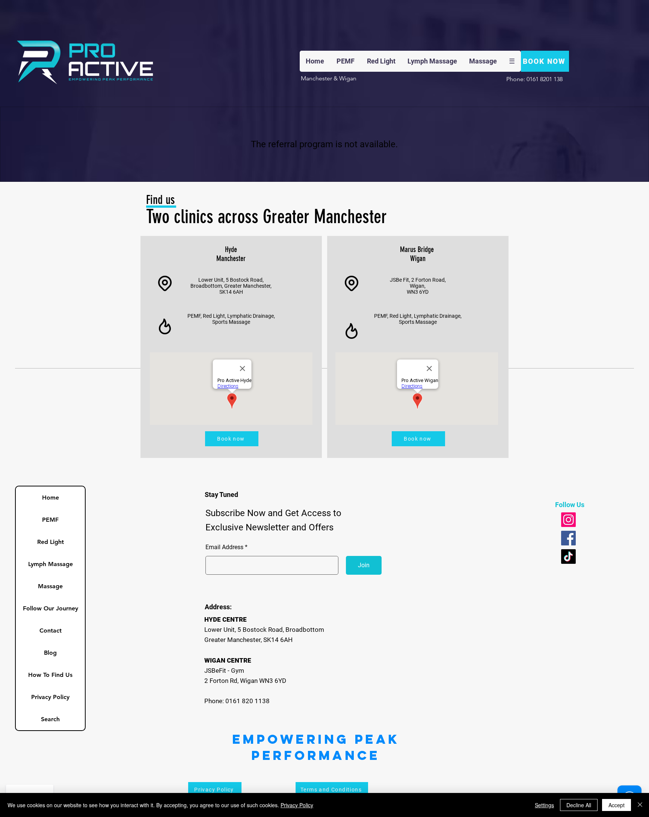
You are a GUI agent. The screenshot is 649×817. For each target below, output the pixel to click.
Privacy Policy (50, 697)
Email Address (224, 547)
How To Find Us (50, 674)
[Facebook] (568, 538)
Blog (50, 652)
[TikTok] (568, 556)
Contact (50, 630)
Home (50, 497)
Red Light (50, 541)
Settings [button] (544, 805)
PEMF (50, 519)
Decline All (578, 805)
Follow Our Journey (50, 608)
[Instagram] (568, 519)
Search (50, 719)
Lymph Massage (50, 564)
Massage (50, 586)
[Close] (639, 805)
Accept (616, 805)
